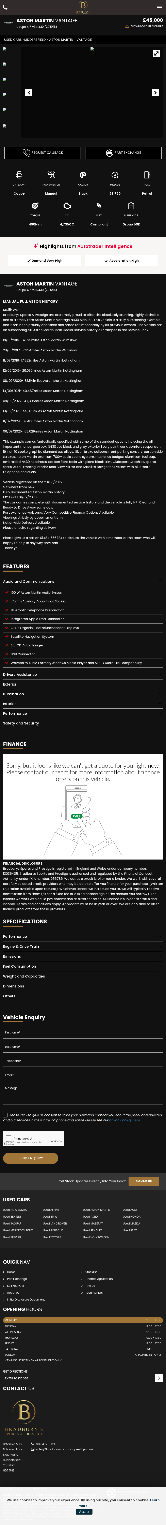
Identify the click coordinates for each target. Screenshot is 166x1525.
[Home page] (83, 7)
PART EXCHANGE (128, 152)
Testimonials (94, 1292)
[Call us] (5, 7)
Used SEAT (130, 1230)
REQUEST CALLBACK (47, 152)
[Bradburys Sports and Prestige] (24, 1436)
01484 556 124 (45, 1444)
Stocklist (91, 1272)
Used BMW (50, 1216)
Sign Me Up (144, 1181)
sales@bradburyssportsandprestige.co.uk (64, 1449)
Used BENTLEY (12, 1216)
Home (11, 1272)
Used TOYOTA (52, 1237)
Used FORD (90, 1216)
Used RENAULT (92, 1230)
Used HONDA (131, 1216)
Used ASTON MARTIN (96, 1209)
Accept (84, 1511)
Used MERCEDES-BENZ (18, 1230)
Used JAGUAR (12, 1223)
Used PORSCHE (53, 1230)
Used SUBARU (12, 1237)
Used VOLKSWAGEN (96, 1237)
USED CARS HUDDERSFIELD (25, 39)
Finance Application (99, 1279)
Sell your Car (15, 1286)
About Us (13, 1292)
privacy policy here (124, 1120)
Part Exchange (17, 1279)
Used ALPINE (51, 1209)
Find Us (90, 1286)
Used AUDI (130, 1209)
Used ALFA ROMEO (15, 1209)
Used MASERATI (93, 1223)
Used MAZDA (131, 1223)
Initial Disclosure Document (26, 1299)
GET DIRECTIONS (15, 1371)
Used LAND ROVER (55, 1223)
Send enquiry (31, 1158)
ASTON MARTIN (61, 39)
